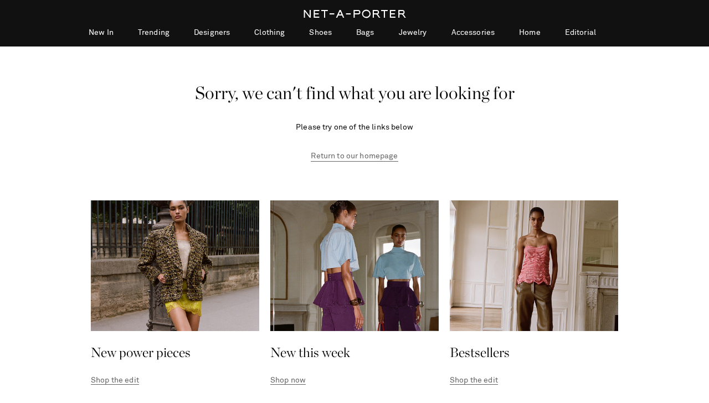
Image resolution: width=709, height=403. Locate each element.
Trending (153, 33)
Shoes (320, 33)
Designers (212, 33)
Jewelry (413, 33)
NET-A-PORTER (355, 14)
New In (101, 33)
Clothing (269, 33)
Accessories (473, 33)
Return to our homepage (354, 156)
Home (530, 33)
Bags (365, 33)
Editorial (580, 33)
